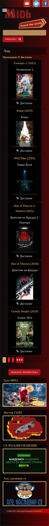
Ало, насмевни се (15, 478)
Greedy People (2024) (24, 311)
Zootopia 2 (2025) (25, 63)
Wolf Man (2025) (24, 158)
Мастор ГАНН (13, 412)
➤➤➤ (19, 359)
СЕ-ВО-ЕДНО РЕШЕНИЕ (20, 445)
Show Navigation (4, 11)
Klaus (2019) (25, 110)
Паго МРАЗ (11, 380)
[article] (24, 83)
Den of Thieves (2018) (24, 263)
